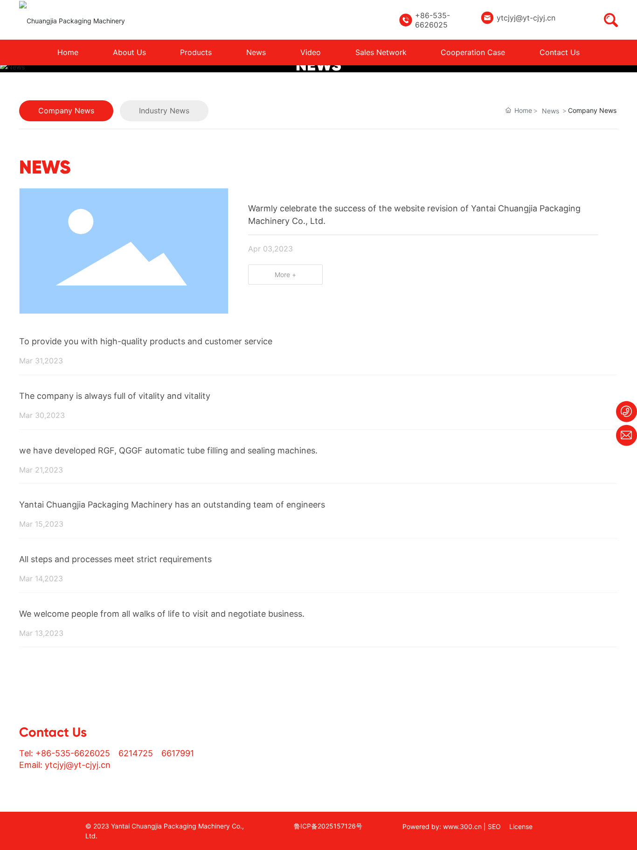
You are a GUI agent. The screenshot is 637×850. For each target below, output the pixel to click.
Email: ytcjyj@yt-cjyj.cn (65, 765)
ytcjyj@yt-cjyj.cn (526, 17)
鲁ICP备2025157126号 (328, 826)
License (521, 826)
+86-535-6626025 (432, 20)
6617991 (177, 753)
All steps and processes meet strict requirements (115, 559)
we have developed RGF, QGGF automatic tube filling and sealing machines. (168, 450)
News (550, 111)
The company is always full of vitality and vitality (114, 396)
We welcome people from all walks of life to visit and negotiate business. (162, 614)
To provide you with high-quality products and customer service (145, 341)
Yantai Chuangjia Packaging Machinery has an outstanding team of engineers (172, 504)
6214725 (135, 753)
